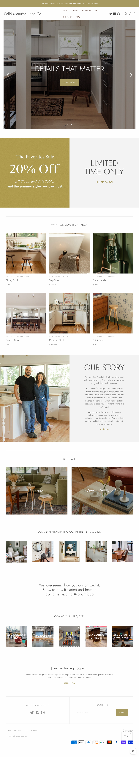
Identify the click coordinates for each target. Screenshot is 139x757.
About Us (86, 10)
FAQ (97, 10)
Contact (67, 17)
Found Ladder (100, 280)
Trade (79, 17)
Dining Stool (12, 280)
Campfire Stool (56, 340)
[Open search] (126, 13)
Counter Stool (12, 340)
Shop (75, 10)
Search (8, 730)
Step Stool (54, 280)
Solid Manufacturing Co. (23, 13)
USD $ (125, 736)
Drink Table (98, 340)
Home (66, 10)
